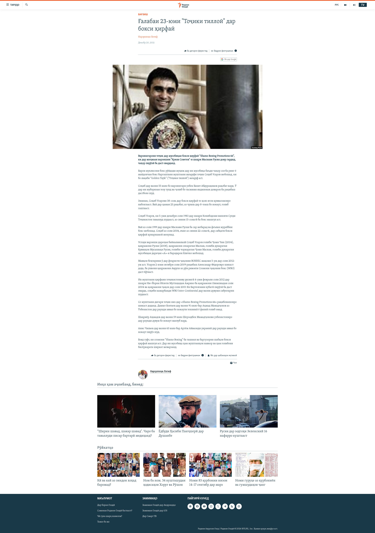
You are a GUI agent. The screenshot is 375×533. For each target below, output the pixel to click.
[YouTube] (345, 5)
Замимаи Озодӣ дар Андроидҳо (159, 505)
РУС (337, 5)
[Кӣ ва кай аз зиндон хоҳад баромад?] (118, 465)
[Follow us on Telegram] (225, 506)
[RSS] (232, 506)
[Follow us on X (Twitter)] (218, 506)
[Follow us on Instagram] (211, 506)
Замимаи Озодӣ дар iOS (154, 511)
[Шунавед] (354, 5)
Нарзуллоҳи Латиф (148, 37)
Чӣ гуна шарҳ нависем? (109, 516)
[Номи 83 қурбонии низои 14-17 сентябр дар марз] (210, 465)
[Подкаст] (239, 506)
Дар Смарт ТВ (149, 516)
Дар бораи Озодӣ (106, 505)
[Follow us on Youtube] (204, 506)
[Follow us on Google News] (190, 506)
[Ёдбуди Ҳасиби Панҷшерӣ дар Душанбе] (188, 411)
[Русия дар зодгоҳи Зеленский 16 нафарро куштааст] (249, 411)
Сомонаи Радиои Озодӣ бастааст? (114, 511)
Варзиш (143, 14)
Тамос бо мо (103, 522)
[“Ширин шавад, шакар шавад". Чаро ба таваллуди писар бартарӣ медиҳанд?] (126, 411)
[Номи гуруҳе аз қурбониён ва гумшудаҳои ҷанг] (256, 465)
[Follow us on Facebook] (197, 506)
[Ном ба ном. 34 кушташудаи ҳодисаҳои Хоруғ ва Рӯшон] (164, 465)
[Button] (196, 51)
